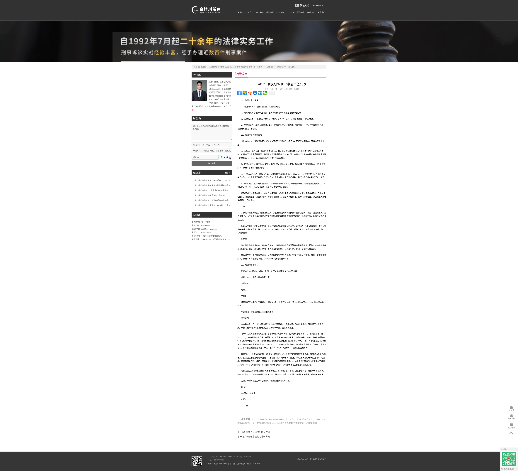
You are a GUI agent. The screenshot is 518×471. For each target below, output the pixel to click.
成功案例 (270, 12)
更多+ (227, 173)
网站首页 (239, 12)
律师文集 (280, 12)
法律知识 (290, 12)
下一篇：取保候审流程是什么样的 (253, 436)
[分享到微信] (265, 93)
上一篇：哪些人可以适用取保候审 (253, 432)
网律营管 (256, 464)
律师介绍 (249, 12)
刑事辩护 (281, 67)
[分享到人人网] (255, 93)
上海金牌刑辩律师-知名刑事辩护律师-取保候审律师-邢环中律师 (235, 67)
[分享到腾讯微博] (260, 93)
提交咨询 (211, 163)
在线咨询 (311, 12)
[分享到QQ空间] (245, 93)
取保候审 (292, 67)
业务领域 (260, 12)
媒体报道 (301, 12)
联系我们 (321, 12)
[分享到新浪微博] (250, 93)
